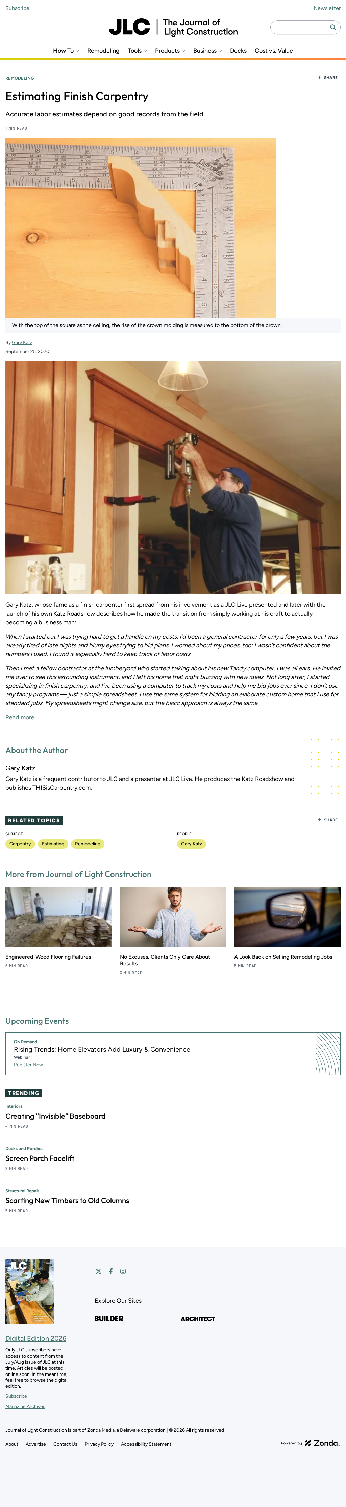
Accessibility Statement (146, 1444)
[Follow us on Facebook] (111, 1271)
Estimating (53, 844)
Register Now (28, 1065)
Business (205, 50)
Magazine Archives (25, 1406)
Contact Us (65, 1444)
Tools (135, 50)
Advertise (36, 1444)
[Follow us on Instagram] (123, 1271)
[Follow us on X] (99, 1271)
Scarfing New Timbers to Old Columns (67, 1200)
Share (331, 77)
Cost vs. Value (274, 50)
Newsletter (327, 8)
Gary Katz (22, 342)
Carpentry (20, 844)
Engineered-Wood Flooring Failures (48, 957)
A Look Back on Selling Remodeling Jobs (283, 957)
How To (63, 50)
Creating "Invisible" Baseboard (55, 1116)
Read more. (20, 717)
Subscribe (17, 8)
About (11, 1444)
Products (167, 50)
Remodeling (103, 50)
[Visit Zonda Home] (310, 1443)
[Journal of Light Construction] (173, 27)
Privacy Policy (99, 1444)
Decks (238, 50)
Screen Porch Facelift (39, 1158)
